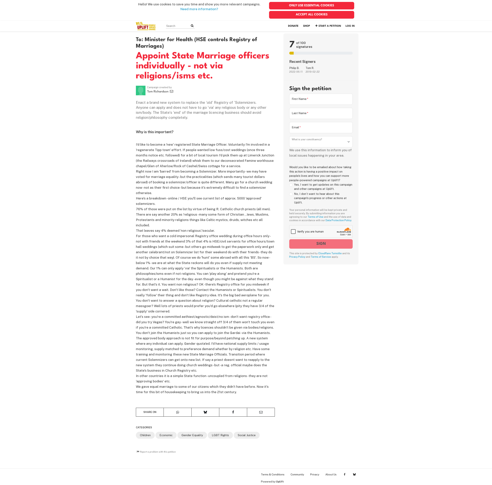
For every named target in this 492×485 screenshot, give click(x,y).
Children (145, 435)
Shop (306, 26)
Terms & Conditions (272, 474)
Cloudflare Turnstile (330, 253)
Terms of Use (315, 216)
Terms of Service (321, 256)
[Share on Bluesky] (205, 412)
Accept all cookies (311, 14)
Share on (149, 412)
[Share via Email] (261, 412)
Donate (293, 26)
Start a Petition (329, 26)
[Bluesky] (354, 474)
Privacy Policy (297, 256)
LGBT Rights (220, 435)
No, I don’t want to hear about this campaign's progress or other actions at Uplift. (320, 198)
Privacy (314, 474)
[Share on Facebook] (233, 412)
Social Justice (247, 435)
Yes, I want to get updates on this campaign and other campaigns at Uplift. (323, 187)
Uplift (280, 481)
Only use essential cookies (311, 5)
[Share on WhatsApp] (177, 412)
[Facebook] (344, 474)
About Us (331, 474)
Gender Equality (192, 435)
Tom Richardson (158, 91)
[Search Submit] (192, 26)
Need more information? (199, 9)
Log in (350, 26)
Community (297, 474)
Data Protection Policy (338, 220)
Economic (166, 435)
